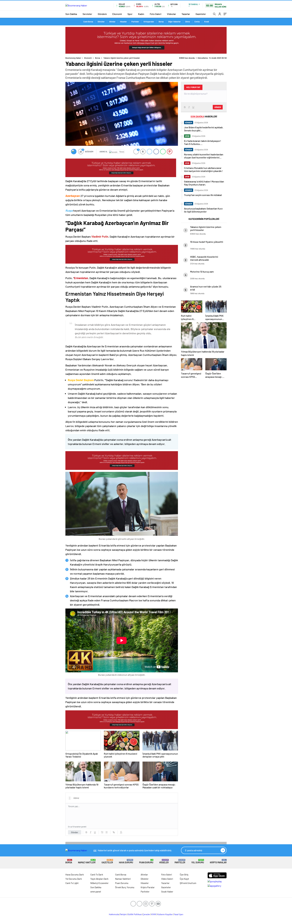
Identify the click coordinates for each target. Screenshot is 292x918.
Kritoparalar (149, 21)
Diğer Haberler (174, 21)
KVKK (153, 914)
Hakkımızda (114, 914)
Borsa (161, 21)
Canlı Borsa (88, 21)
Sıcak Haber (167, 891)
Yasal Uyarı (178, 914)
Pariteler (135, 21)
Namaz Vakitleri (87, 861)
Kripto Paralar (218, 861)
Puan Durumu (146, 861)
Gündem (102, 13)
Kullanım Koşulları (165, 914)
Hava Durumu (126, 861)
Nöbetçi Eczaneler (99, 883)
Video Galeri (167, 878)
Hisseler (123, 21)
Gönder (74, 832)
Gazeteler (201, 13)
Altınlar (112, 21)
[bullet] (106, 832)
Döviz (187, 21)
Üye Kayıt (184, 878)
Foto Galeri (155, 13)
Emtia (197, 21)
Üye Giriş (184, 874)
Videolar (171, 13)
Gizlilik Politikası (135, 914)
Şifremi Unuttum (188, 883)
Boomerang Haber (73, 58)
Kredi (206, 21)
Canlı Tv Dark (96, 874)
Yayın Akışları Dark (99, 878)
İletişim (123, 914)
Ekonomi (117, 13)
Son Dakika (71, 13)
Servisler (87, 13)
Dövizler (101, 21)
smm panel (95, 891)
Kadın (141, 13)
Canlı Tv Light (72, 883)
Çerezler (146, 914)
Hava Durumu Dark (74, 874)
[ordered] (102, 832)
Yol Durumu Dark (73, 878)
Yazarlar (186, 13)
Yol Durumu (197, 861)
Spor (129, 13)
